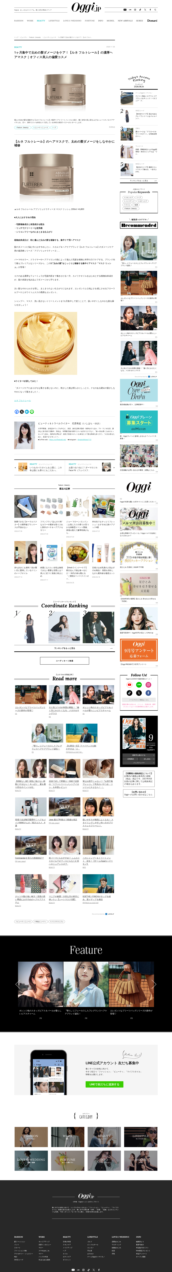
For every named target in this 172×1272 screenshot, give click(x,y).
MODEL (110, 20)
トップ (16, 37)
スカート (17, 1248)
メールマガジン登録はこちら (139, 700)
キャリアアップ (44, 1242)
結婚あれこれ (116, 1248)
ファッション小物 (20, 1251)
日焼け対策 (67, 1242)
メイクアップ (129, 201)
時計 (15, 1257)
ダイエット (67, 1260)
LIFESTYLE (54, 20)
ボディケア (143, 201)
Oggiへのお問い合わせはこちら (138, 794)
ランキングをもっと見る (64, 648)
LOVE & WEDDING (72, 20)
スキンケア (129, 197)
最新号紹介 (140, 1245)
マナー (41, 1254)
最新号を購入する (138, 755)
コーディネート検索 (64, 661)
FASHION (18, 20)
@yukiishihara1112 (84, 440)
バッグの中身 (43, 1257)
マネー (41, 1248)
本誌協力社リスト (142, 1248)
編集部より (140, 1242)
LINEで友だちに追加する (104, 1084)
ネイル (127, 205)
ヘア (54, 127)
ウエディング (116, 1245)
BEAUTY (41, 20)
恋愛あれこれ (116, 1242)
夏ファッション (19, 1242)
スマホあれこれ (44, 1251)
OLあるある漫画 (44, 1260)
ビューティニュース (50, 37)
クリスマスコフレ (57, 921)
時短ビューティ (41, 921)
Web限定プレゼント (143, 1251)
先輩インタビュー (45, 1245)
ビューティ (23, 37)
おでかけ (90, 1254)
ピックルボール (92, 1245)
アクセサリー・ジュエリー (23, 1254)
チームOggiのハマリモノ (96, 1257)
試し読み (147, 759)
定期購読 (130, 759)
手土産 (89, 1251)
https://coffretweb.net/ (57, 440)
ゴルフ (89, 1242)
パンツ (16, 1245)
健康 (136, 205)
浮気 (113, 1254)
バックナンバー (139, 763)
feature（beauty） (35, 37)
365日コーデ (18, 1260)
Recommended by (98, 914)
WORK (30, 20)
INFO (100, 20)
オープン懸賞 (140, 1257)
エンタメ (90, 1248)
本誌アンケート (141, 1254)
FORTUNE (90, 20)
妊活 (113, 1251)
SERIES (139, 20)
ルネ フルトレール (22, 400)
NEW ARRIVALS (125, 20)
